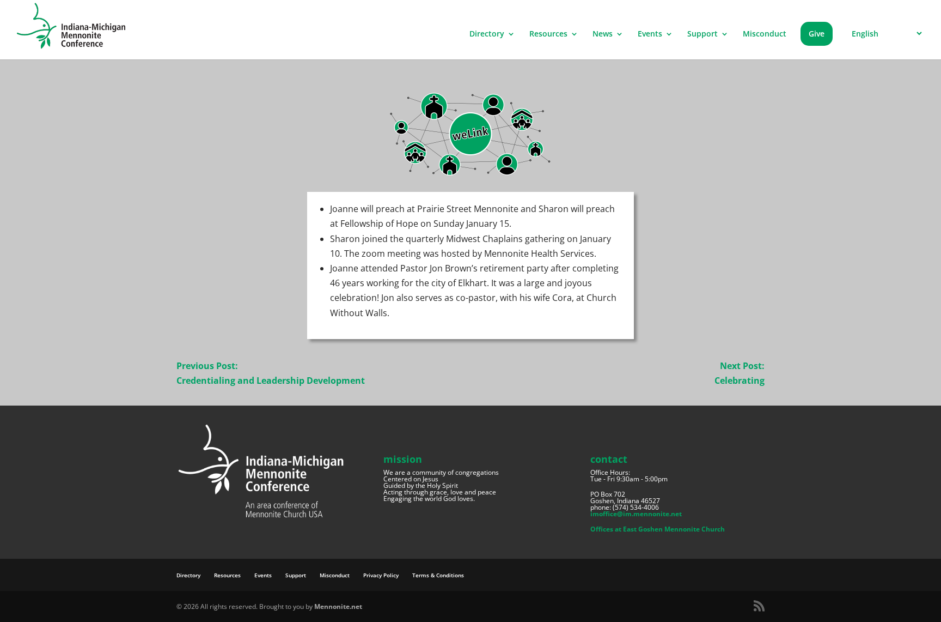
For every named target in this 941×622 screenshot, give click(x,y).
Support (702, 34)
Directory (486, 34)
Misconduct (764, 34)
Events (650, 34)
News (602, 34)
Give (816, 33)
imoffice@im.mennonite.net (636, 513)
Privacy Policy (381, 575)
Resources (548, 34)
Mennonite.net (338, 606)
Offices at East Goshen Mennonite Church (657, 529)
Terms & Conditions (438, 575)
